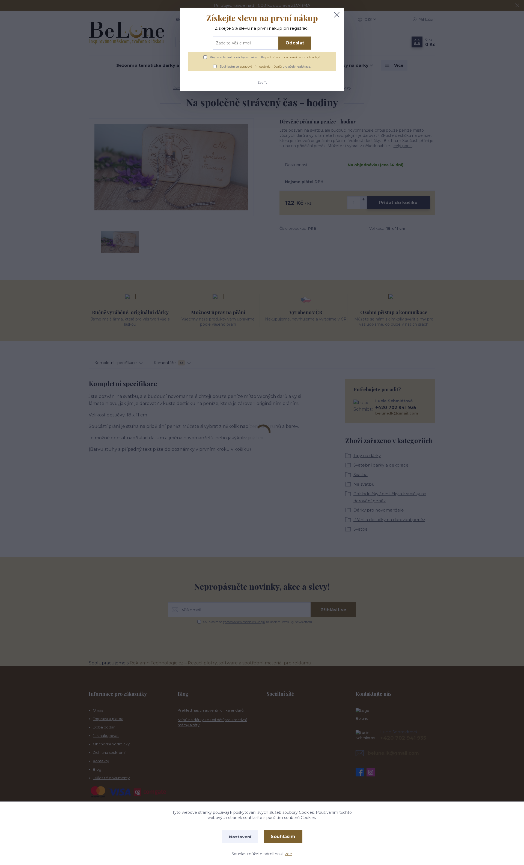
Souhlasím (283, 836)
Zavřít (262, 82)
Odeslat (294, 43)
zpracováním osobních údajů (261, 66)
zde (288, 853)
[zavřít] (337, 15)
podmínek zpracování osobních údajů (292, 57)
